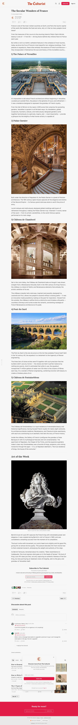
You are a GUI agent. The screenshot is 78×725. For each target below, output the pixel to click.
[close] (53, 657)
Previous (17, 598)
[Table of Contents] (2, 362)
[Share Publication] (59, 3)
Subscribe (65, 3)
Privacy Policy (50, 683)
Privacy (38, 717)
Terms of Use (46, 682)
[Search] (55, 3)
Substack (33, 723)
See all (14, 696)
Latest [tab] (17, 660)
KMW (16, 633)
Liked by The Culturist (20, 625)
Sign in (73, 3)
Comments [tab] (15, 609)
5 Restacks (29, 587)
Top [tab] (13, 660)
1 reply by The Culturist (22, 645)
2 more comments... (16, 652)
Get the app (45, 720)
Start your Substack (36, 720)
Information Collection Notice (38, 683)
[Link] (9, 54)
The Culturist (18, 17)
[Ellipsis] (66, 623)
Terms (41, 717)
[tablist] (17, 609)
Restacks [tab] (21, 609)
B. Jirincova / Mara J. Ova (21, 623)
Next (62, 598)
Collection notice (47, 717)
